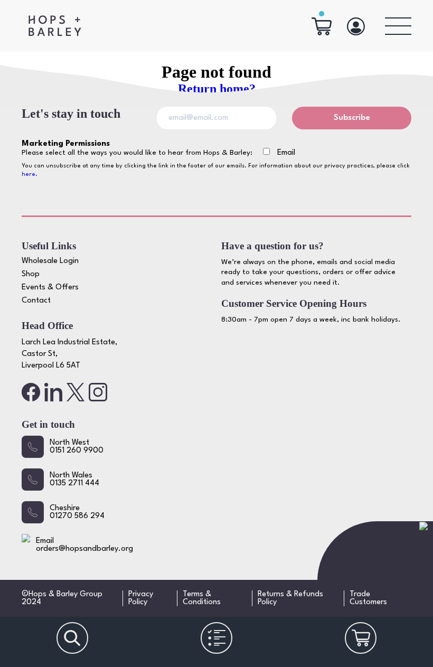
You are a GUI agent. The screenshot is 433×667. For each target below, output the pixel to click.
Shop (31, 274)
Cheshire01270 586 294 (77, 512)
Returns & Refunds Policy (290, 598)
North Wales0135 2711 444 (74, 479)
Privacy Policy (140, 598)
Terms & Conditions (202, 598)
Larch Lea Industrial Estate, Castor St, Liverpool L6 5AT (69, 354)
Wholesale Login (50, 261)
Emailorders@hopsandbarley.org (84, 545)
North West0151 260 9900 (76, 447)
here (28, 174)
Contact (36, 301)
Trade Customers (368, 598)
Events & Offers (50, 288)
